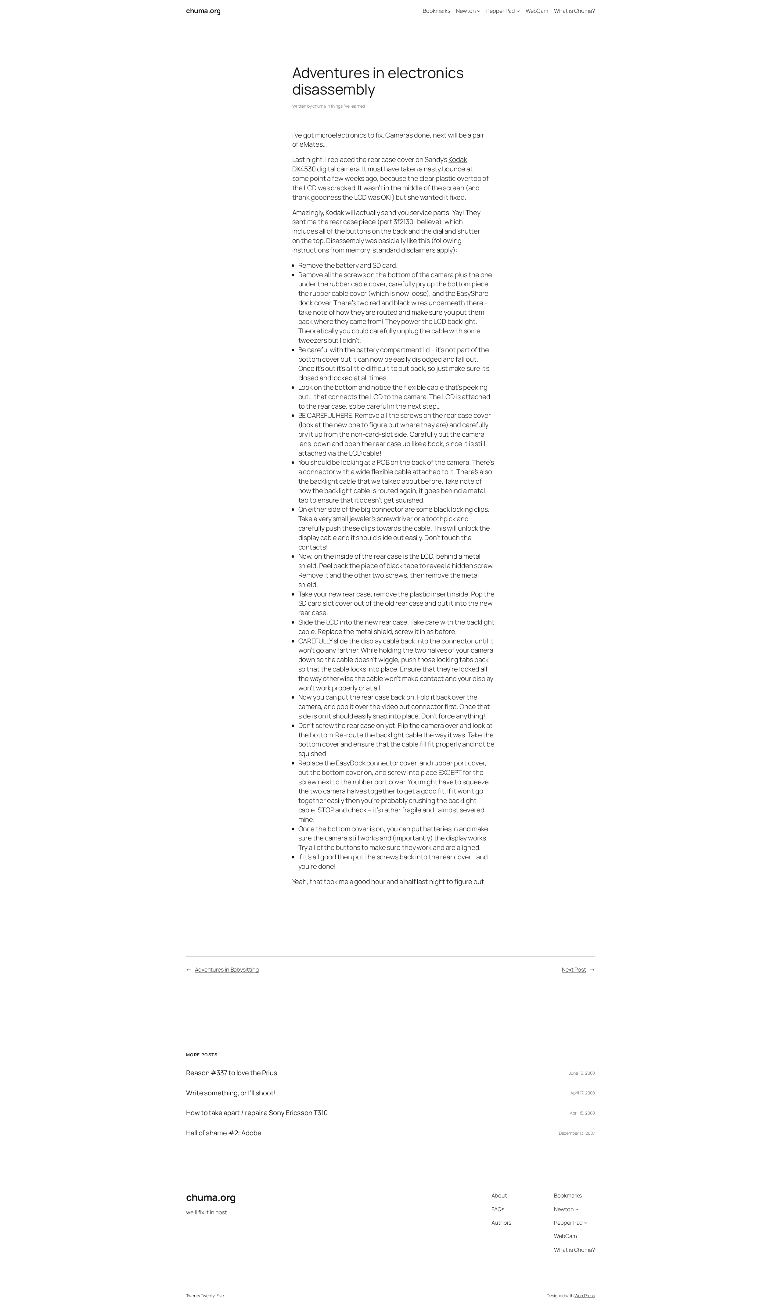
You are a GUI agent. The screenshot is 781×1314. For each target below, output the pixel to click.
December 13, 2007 (577, 1133)
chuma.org (203, 10)
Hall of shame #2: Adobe (223, 1133)
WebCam (537, 10)
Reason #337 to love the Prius (231, 1073)
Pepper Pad (500, 10)
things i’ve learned (348, 106)
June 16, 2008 (582, 1073)
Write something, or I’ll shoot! (231, 1093)
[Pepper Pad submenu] (518, 11)
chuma (319, 106)
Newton (466, 10)
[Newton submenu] (478, 11)
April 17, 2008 (582, 1093)
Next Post (574, 969)
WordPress (584, 1295)
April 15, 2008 (582, 1113)
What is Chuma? (574, 10)
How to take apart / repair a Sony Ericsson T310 (257, 1113)
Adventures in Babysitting (227, 969)
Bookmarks (436, 10)
